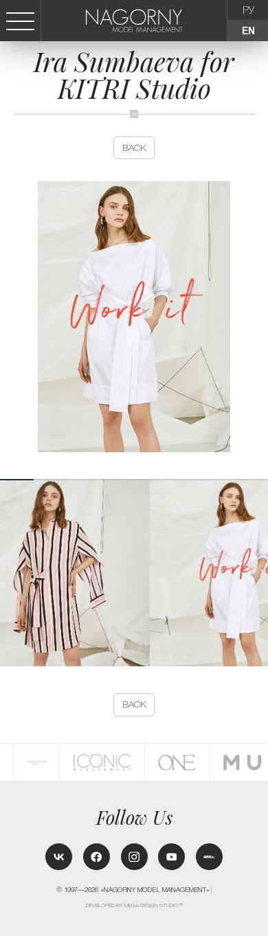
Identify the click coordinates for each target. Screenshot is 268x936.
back (134, 148)
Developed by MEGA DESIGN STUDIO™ (134, 905)
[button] (262, 573)
